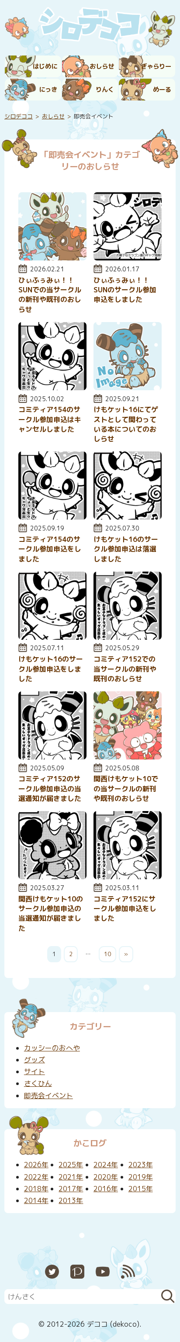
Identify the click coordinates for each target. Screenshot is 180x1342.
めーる (162, 89)
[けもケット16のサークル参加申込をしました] (52, 637)
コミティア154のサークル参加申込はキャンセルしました (49, 419)
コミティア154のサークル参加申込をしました (49, 549)
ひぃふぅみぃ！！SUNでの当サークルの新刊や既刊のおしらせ (49, 294)
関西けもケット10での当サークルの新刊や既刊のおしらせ (125, 788)
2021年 (71, 1177)
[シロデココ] (90, 26)
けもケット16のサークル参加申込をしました (50, 668)
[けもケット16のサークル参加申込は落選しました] (127, 517)
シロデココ (18, 116)
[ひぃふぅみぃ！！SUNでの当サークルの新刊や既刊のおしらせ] (52, 258)
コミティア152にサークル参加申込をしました (124, 908)
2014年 (36, 1200)
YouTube (103, 1272)
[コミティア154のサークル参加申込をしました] (52, 517)
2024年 (105, 1164)
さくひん (38, 1083)
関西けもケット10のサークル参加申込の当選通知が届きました (50, 913)
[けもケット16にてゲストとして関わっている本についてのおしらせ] (127, 387)
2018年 (36, 1188)
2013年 (71, 1200)
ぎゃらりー (156, 66)
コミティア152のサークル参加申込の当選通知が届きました (49, 788)
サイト (34, 1071)
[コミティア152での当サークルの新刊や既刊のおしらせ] (127, 637)
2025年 (71, 1164)
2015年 (140, 1188)
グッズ (34, 1060)
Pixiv (77, 1272)
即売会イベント (48, 1095)
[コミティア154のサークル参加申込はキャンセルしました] (52, 387)
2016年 (105, 1188)
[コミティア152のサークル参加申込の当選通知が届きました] (52, 757)
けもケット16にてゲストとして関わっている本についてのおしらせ (125, 424)
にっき (48, 89)
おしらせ (102, 66)
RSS (128, 1272)
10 (107, 954)
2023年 (140, 1164)
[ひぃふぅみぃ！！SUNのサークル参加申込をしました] (127, 258)
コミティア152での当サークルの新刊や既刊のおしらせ (124, 668)
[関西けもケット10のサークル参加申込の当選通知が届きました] (52, 876)
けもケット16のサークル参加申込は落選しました (125, 549)
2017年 (71, 1188)
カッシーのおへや (52, 1048)
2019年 (140, 1177)
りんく (105, 89)
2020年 (105, 1177)
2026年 (36, 1164)
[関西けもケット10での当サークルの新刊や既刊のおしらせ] (127, 757)
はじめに (45, 66)
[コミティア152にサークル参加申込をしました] (127, 876)
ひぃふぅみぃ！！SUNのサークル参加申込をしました (124, 290)
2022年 (36, 1177)
